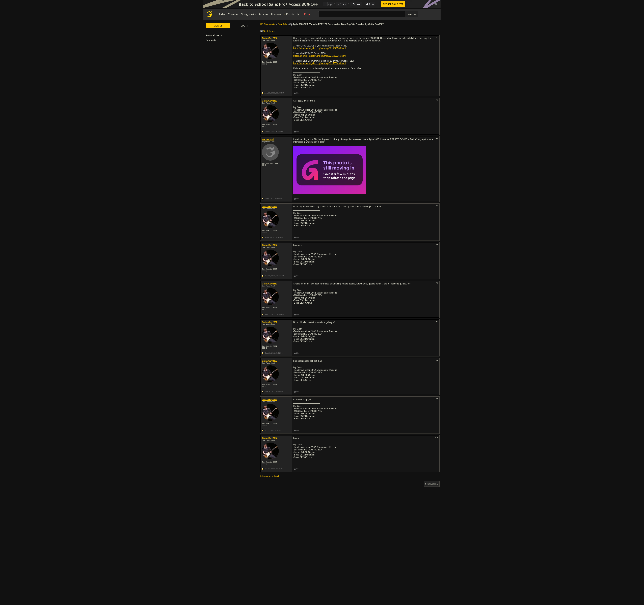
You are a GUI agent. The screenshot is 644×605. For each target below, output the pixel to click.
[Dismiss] (436, 4)
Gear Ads (282, 24)
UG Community (267, 24)
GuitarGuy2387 (269, 38)
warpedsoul (268, 139)
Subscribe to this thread (269, 476)
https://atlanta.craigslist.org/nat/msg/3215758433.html (319, 63)
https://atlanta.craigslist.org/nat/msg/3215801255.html (319, 56)
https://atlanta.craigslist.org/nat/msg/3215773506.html (319, 48)
